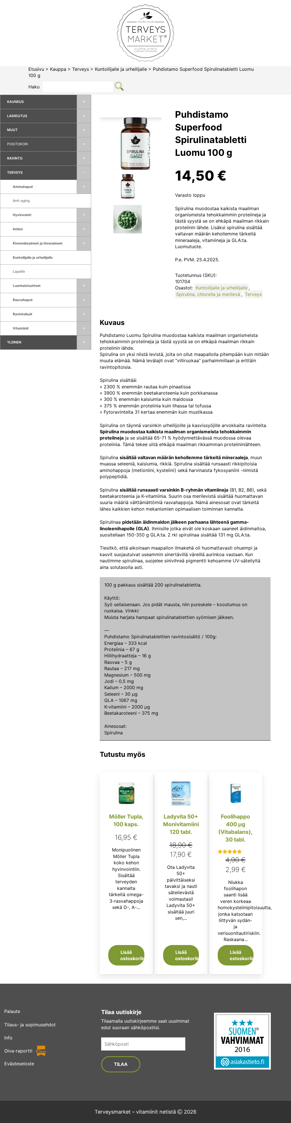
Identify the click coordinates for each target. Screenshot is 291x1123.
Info (8, 1038)
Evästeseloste (19, 1063)
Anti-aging (21, 200)
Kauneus (15, 102)
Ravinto (14, 158)
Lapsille (19, 271)
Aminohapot (23, 187)
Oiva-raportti (18, 1051)
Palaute (12, 1011)
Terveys (80, 69)
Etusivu (36, 69)
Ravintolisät (22, 314)
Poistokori (17, 144)
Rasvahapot (23, 300)
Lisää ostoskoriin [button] (132, 955)
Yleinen (14, 342)
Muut (12, 130)
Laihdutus (17, 116)
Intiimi (18, 229)
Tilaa (121, 1064)
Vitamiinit (21, 328)
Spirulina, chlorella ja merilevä (208, 294)
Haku (34, 87)
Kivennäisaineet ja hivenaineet (38, 243)
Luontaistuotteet (27, 285)
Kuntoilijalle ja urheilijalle (121, 69)
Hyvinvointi (22, 215)
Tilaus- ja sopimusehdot (30, 1024)
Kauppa (58, 69)
